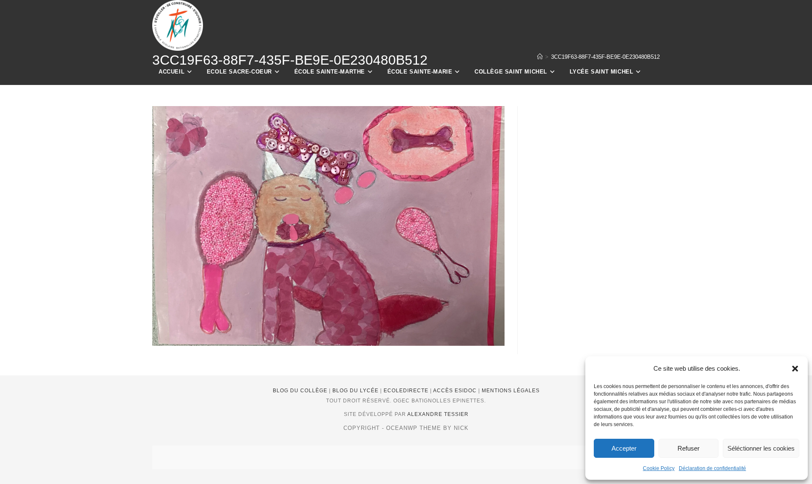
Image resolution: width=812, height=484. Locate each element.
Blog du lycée (356, 391)
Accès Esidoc (455, 391)
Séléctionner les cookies (761, 448)
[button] (795, 368)
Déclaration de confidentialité (712, 468)
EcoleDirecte (407, 391)
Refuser (689, 448)
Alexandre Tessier (438, 414)
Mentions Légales (511, 391)
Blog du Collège (301, 391)
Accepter (624, 448)
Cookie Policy (659, 468)
